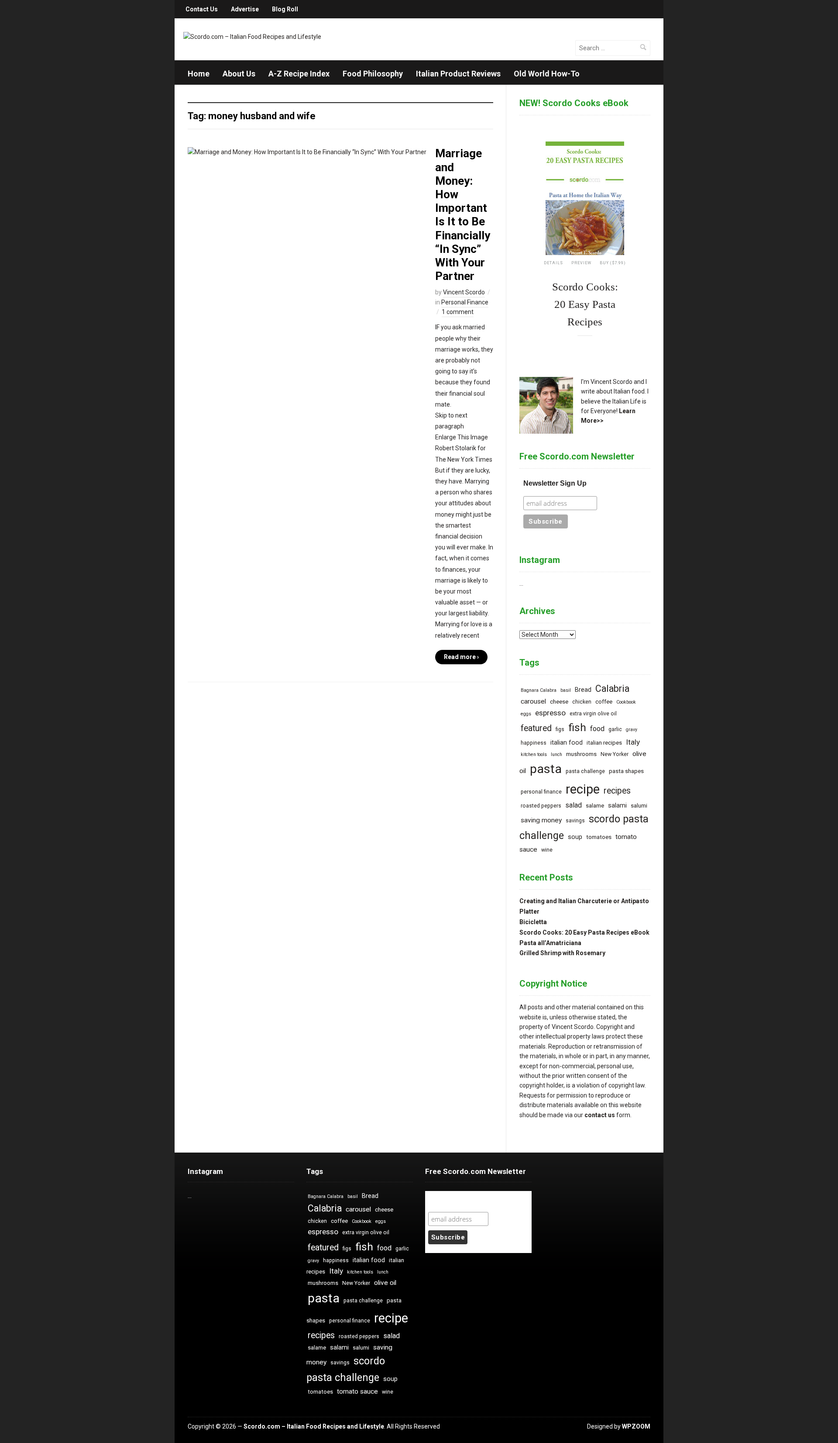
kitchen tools (534, 754)
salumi (639, 805)
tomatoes (598, 837)
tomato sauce (357, 1391)
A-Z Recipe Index (299, 73)
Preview (581, 263)
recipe (583, 789)
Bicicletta (533, 921)
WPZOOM (636, 1426)
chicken (581, 702)
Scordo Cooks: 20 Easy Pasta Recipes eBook (584, 932)
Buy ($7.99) (613, 263)
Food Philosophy (373, 73)
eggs (526, 714)
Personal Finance (464, 302)
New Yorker (614, 754)
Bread (583, 690)
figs (560, 729)
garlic (615, 729)
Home (199, 73)
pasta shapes (626, 771)
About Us (239, 73)
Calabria (612, 688)
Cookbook (626, 702)
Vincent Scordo (464, 292)
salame (595, 805)
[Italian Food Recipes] (252, 36)
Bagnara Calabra (538, 690)
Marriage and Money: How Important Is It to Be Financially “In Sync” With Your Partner (462, 215)
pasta (546, 769)
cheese (559, 701)
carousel (533, 701)
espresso (550, 712)
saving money (541, 820)
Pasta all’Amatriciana (550, 942)
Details (553, 263)
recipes (617, 791)
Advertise (245, 9)
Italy (633, 742)
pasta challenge (585, 771)
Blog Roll (285, 9)
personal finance (541, 792)
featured (536, 728)
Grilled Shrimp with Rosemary (562, 952)
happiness (533, 743)
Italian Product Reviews (458, 73)
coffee (603, 701)
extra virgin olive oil (593, 714)
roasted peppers (541, 806)
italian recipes (604, 742)
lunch (556, 754)
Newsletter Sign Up (555, 483)
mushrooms (581, 754)
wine (547, 850)
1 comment (458, 311)
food (597, 729)
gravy (631, 729)
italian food (566, 742)
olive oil (385, 1283)
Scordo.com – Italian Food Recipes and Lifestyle (314, 1426)
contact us (599, 1115)
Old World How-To (547, 73)
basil (565, 690)
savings (575, 821)
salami (617, 805)
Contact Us (201, 9)
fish (577, 727)
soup (575, 837)
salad (573, 805)
